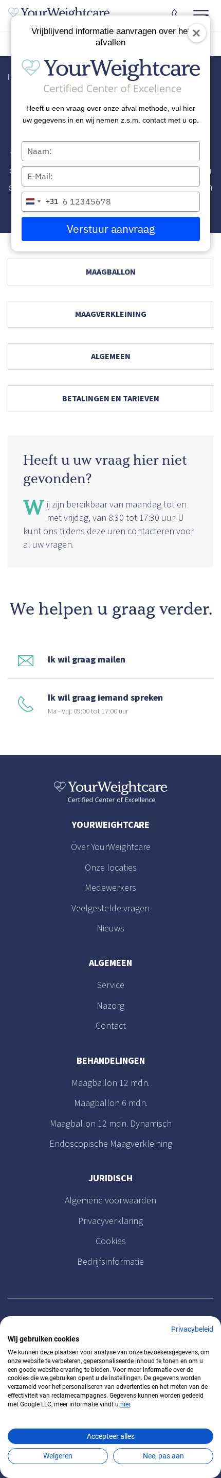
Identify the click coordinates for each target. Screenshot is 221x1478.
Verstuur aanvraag (111, 229)
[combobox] (40, 201)
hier (125, 1404)
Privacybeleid (192, 1329)
